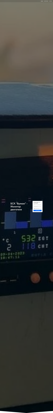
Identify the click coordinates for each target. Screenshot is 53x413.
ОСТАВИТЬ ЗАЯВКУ (38, 210)
